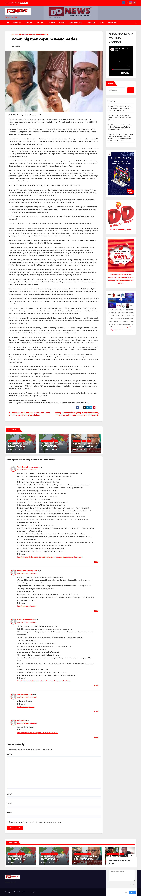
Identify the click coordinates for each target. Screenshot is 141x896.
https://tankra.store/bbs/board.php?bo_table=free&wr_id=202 (37, 733)
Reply (96, 561)
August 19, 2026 (81, 862)
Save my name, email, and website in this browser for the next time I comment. (35, 822)
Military (51, 23)
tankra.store (21, 720)
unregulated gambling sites (27, 571)
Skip (126, 892)
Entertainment (76, 23)
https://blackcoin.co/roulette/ (26, 606)
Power (45, 34)
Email (9, 803)
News (23, 441)
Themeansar (37, 892)
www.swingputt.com (24, 694)
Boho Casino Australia (25, 620)
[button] (135, 23)
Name (9, 794)
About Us (112, 23)
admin (23, 449)
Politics (28, 23)
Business (17, 23)
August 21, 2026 (15, 862)
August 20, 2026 (48, 862)
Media (18, 441)
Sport (62, 23)
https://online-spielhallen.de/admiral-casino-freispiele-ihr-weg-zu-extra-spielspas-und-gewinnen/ (49, 557)
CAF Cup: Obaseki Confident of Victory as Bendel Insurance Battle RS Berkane (120, 118)
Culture (40, 23)
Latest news (32, 34)
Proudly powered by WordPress (14, 892)
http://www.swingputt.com (25, 707)
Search (110, 83)
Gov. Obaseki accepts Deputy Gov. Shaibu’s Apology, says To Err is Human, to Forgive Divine (120, 127)
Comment (10, 754)
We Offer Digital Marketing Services (120, 229)
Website (9, 813)
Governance (15, 34)
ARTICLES (91, 23)
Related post (112, 101)
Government (24, 34)
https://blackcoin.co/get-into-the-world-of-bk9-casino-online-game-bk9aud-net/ (43, 681)
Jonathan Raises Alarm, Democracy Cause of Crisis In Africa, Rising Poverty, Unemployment (120, 108)
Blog (102, 23)
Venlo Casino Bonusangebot (27, 467)
